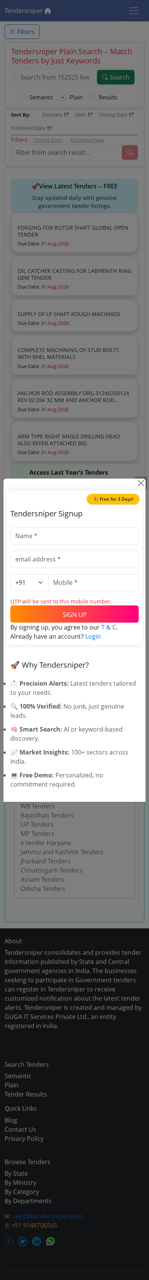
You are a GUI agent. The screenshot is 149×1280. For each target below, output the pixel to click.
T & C (108, 627)
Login (93, 636)
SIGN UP (75, 614)
